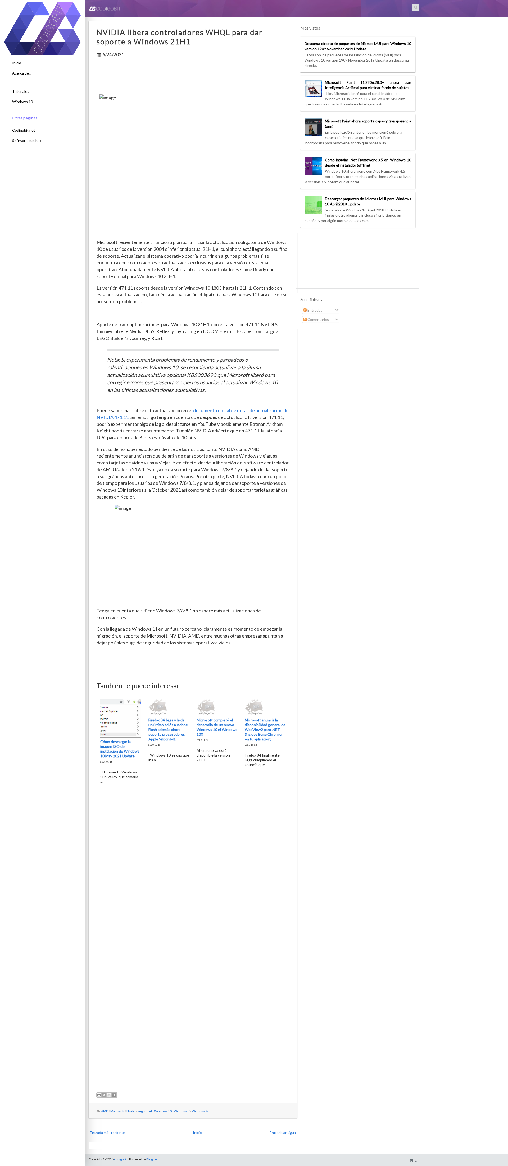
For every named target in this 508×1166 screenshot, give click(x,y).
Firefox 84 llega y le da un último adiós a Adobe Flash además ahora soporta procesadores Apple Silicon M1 (168, 729)
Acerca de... (21, 73)
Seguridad (145, 1111)
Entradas (314, 310)
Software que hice (27, 140)
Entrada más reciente (107, 1132)
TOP (416, 1161)
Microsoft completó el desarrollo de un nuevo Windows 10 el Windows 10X (217, 727)
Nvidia (130, 1111)
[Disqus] (193, 871)
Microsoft (117, 1111)
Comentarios (318, 319)
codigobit (120, 1159)
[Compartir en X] (109, 1095)
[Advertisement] (193, 81)
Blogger (151, 1159)
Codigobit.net (23, 130)
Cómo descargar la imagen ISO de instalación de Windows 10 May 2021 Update (119, 748)
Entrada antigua (283, 1132)
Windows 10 (22, 101)
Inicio (16, 63)
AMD (104, 1111)
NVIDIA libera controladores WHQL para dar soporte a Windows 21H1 (179, 37)
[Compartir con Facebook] (114, 1095)
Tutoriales (20, 91)
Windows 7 (182, 1111)
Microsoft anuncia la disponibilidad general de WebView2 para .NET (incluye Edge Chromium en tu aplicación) (265, 729)
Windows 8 (200, 1111)
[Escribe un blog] (104, 1095)
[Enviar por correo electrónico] (99, 1095)
